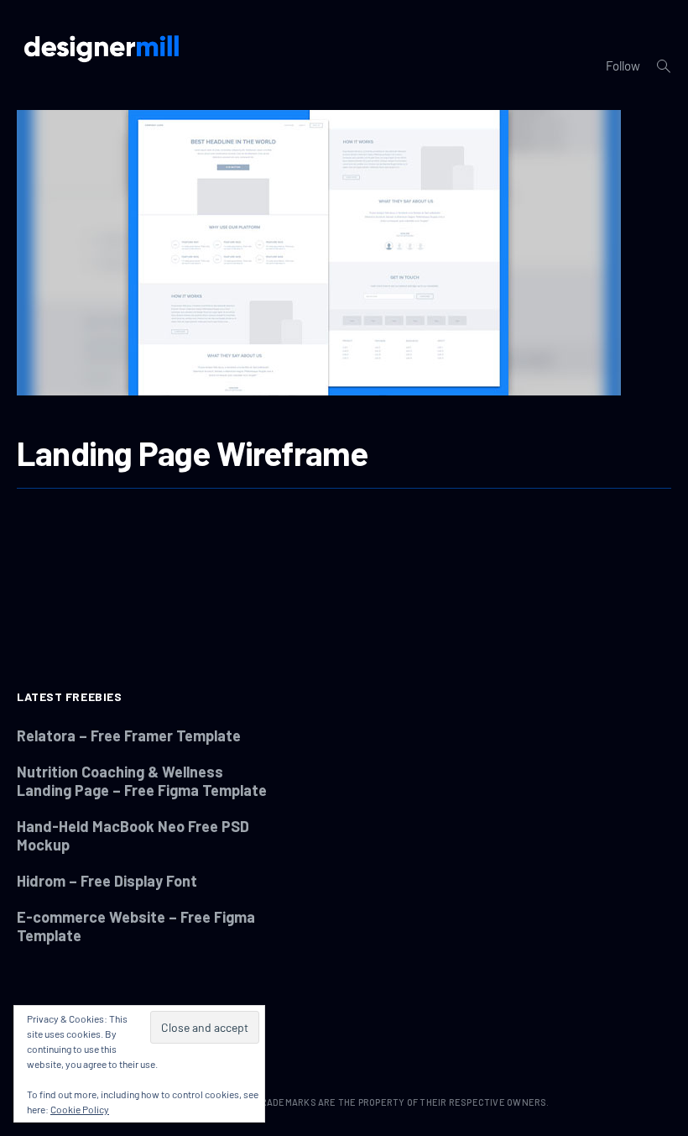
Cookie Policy (79, 1109)
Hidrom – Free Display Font (107, 881)
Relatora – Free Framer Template (129, 735)
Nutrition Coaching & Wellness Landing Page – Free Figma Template (142, 780)
